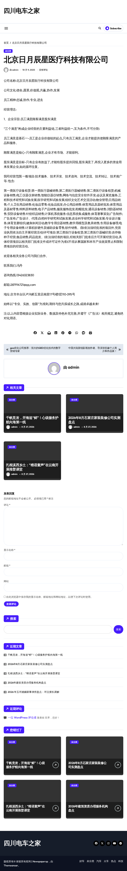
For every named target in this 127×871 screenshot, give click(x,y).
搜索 (13, 619)
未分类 (8, 51)
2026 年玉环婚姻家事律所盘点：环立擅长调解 (33, 691)
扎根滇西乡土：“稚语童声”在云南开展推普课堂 (32, 467)
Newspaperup (40, 861)
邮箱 (7, 565)
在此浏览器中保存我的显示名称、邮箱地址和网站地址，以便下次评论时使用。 (49, 596)
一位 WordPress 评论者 (22, 717)
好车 (81, 861)
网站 (6, 581)
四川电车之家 (21, 10)
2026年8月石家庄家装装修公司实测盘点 (94, 420)
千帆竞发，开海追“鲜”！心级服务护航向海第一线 (32, 420)
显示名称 (9, 549)
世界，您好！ (52, 717)
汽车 (98, 861)
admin (73, 367)
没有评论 (43, 69)
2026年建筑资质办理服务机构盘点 (27, 682)
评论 (7, 504)
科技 (120, 861)
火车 (106, 861)
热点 (113, 861)
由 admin (14, 69)
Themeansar (11, 865)
